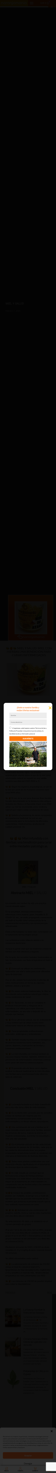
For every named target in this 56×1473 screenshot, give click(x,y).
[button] (51, 1431)
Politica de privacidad (34, 1469)
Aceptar (28, 1455)
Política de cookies (20, 1469)
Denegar (28, 1463)
